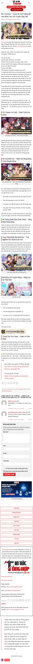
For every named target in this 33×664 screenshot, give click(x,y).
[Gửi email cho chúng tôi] (14, 600)
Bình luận (6, 432)
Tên (4, 446)
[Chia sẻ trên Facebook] (5, 383)
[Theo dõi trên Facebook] (8, 600)
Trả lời (30, 408)
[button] (2, 3)
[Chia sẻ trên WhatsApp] (2, 383)
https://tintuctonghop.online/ (14, 587)
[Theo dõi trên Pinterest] (17, 600)
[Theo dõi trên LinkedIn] (20, 600)
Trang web (6, 461)
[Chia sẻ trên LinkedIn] (17, 383)
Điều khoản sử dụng (6, 580)
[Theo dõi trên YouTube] (23, 600)
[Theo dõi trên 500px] (26, 600)
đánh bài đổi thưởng (6, 613)
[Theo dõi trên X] (11, 600)
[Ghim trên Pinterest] (14, 383)
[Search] (28, 2)
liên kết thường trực (7, 391)
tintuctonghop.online (7, 549)
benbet (15, 613)
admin (19, 19)
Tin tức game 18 (20, 389)
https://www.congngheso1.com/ (15, 609)
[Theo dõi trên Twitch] (28, 600)
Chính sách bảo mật (6, 576)
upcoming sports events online (16, 412)
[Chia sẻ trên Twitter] (8, 383)
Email (5, 453)
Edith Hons (11, 401)
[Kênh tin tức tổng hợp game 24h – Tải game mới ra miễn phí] (16, 3)
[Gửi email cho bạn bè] (11, 383)
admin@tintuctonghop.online (13, 590)
